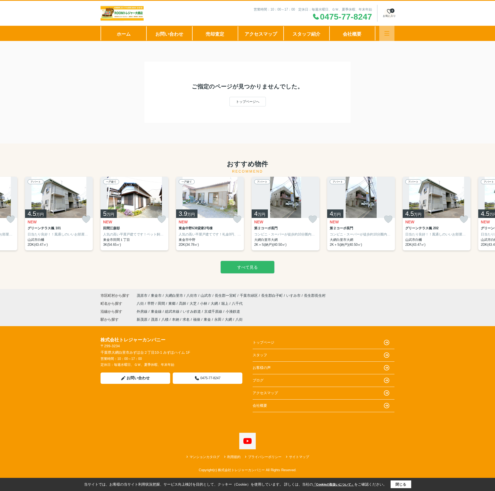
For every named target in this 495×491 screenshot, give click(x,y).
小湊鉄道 (233, 311)
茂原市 (142, 295)
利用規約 (234, 457)
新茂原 (142, 319)
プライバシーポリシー (265, 457)
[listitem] (134, 213)
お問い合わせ (169, 34)
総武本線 (172, 311)
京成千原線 (213, 311)
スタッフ (260, 355)
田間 (162, 303)
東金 (207, 319)
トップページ (263, 342)
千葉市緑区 (249, 295)
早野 (151, 303)
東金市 (156, 295)
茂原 (154, 319)
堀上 (225, 303)
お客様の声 (262, 368)
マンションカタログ (204, 457)
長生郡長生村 (315, 295)
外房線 (142, 311)
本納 (175, 319)
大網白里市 (174, 295)
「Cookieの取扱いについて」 (333, 484)
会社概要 (352, 34)
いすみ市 (293, 295)
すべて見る (247, 267)
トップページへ (247, 102)
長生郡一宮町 (225, 295)
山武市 (206, 295)
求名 (186, 319)
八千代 (237, 303)
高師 (183, 303)
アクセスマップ (261, 34)
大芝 (193, 303)
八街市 (191, 295)
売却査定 (215, 34)
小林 (204, 303)
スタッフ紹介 (306, 34)
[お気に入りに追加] (10, 219)
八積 (165, 319)
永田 (217, 319)
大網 (215, 303)
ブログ (258, 380)
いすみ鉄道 (192, 311)
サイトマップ (299, 457)
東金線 (157, 311)
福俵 (196, 319)
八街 (141, 303)
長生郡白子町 (272, 295)
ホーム (124, 34)
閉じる (400, 484)
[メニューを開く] (387, 33)
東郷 (172, 303)
